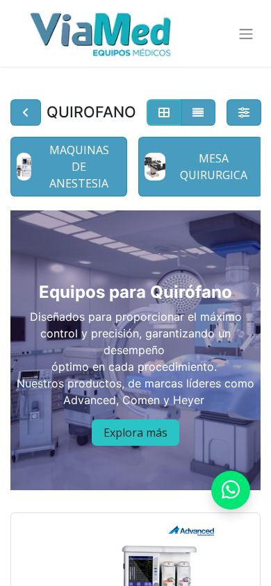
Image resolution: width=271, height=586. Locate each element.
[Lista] (198, 112)
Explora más (135, 432)
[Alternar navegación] (246, 33)
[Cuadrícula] (164, 112)
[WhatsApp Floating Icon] (231, 490)
